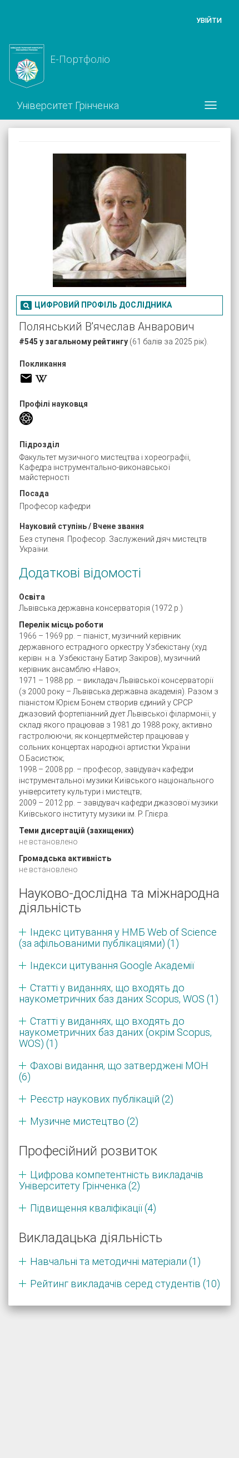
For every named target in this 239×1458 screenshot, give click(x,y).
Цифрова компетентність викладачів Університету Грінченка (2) (111, 1180)
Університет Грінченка (68, 105)
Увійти (209, 20)
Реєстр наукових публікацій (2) (101, 1099)
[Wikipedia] (41, 378)
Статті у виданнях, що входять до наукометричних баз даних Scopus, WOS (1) (118, 993)
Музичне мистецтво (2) (84, 1121)
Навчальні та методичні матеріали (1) (115, 1261)
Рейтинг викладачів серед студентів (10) (125, 1283)
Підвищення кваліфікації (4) (93, 1208)
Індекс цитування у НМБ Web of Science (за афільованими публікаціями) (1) (118, 937)
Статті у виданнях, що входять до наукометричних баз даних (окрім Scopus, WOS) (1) (115, 1032)
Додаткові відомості (80, 573)
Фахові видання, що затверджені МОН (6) (113, 1071)
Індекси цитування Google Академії (112, 965)
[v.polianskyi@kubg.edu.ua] (26, 378)
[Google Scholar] (26, 418)
